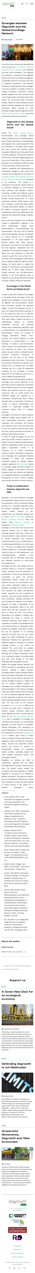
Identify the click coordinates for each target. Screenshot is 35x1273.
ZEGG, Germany (17, 517)
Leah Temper (15, 1029)
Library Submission (17, 1253)
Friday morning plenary (22, 133)
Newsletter (17, 1246)
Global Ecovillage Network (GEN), (14, 113)
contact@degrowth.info (19, 1208)
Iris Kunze (7, 1164)
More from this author (12, 952)
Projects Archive (17, 1257)
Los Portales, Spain (16, 525)
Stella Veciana (8, 39)
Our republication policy (10, 969)
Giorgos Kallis (8, 1096)
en (26, 4)
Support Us (17, 1249)
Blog (4, 18)
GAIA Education (22, 464)
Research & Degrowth (17, 705)
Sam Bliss (7, 1029)
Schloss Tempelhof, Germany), (14, 519)
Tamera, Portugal (22, 522)
